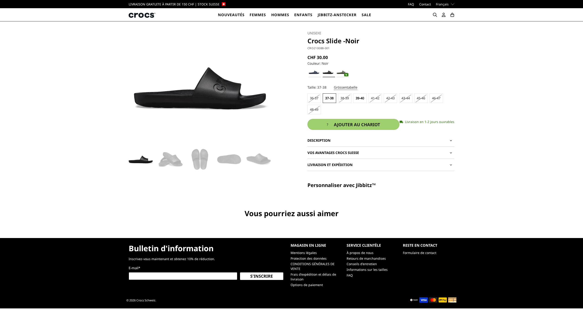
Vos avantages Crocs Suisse (333, 152)
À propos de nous (360, 253)
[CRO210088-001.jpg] (202, 87)
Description (318, 140)
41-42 (375, 98)
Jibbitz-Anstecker (337, 14)
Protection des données (309, 258)
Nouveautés (231, 14)
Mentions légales (304, 253)
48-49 (314, 109)
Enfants (303, 14)
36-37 (314, 98)
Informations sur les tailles (367, 269)
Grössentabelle (345, 87)
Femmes (258, 14)
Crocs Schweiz (145, 300)
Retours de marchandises (366, 258)
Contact (425, 4)
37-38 (329, 98)
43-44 (405, 98)
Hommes (280, 14)
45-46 (421, 98)
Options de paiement (307, 285)
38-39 (344, 98)
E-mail (134, 268)
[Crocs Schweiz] (142, 15)
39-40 (360, 98)
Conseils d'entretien (362, 264)
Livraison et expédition (330, 164)
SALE (366, 14)
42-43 (390, 98)
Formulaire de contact (419, 253)
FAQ (411, 4)
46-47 (436, 98)
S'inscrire (261, 276)
